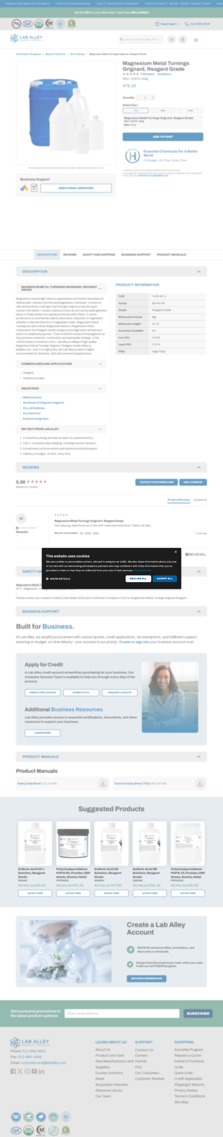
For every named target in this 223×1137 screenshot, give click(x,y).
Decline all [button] (138, 578)
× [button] (175, 552)
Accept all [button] (165, 578)
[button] (58, 579)
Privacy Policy (142, 570)
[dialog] (111, 568)
